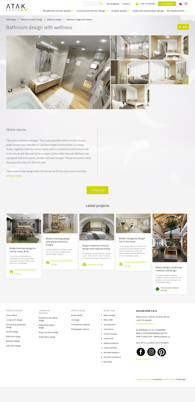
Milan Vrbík (108, 320)
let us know (167, 3)
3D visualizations (175, 10)
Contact (126, 3)
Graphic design (119, 10)
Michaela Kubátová (111, 352)
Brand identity (77, 315)
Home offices (11, 315)
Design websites (143, 379)
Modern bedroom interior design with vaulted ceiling (96, 247)
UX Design (75, 320)
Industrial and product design (148, 10)
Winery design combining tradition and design (169, 269)
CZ (181, 3)
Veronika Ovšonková (112, 357)
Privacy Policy (142, 359)
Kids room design (13, 346)
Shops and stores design (48, 332)
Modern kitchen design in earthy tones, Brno (22, 250)
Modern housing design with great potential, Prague (58, 241)
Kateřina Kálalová (111, 343)
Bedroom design (95, 264)
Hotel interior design (47, 337)
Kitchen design (12, 331)
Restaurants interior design (170, 289)
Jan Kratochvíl (109, 324)
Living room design (14, 320)
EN (186, 3)
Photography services (80, 329)
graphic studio (169, 379)
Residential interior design (57, 10)
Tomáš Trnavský (110, 334)
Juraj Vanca (108, 329)
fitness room (15, 175)
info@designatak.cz (145, 323)
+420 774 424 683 (147, 3)
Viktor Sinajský (109, 315)
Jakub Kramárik (110, 347)
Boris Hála (108, 362)
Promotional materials (80, 324)
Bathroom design (54, 19)
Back (185, 26)
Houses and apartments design (26, 271)
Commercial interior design (91, 10)
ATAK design (11, 19)
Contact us (97, 190)
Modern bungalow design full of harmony (132, 240)
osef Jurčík (109, 338)
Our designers (113, 3)
